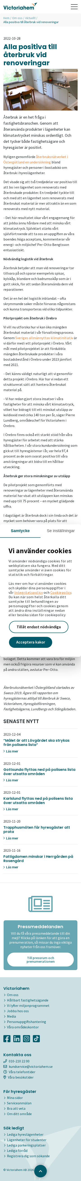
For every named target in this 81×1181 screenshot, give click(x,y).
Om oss (17, 18)
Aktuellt (30, 18)
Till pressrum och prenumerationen (41, 960)
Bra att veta (16, 1108)
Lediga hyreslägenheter (25, 1134)
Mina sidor (15, 1097)
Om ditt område (19, 1114)
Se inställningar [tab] (61, 531)
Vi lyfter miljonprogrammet (28, 1005)
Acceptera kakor (30, 642)
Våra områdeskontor (23, 1027)
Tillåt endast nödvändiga (39, 626)
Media (11, 1016)
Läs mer (11, 751)
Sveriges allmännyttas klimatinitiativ (44, 338)
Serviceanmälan (19, 1103)
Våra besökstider (21, 1077)
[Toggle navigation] (74, 6)
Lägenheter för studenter (26, 1140)
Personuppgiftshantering (26, 1021)
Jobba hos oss (18, 1011)
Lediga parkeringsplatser (26, 1145)
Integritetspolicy (28, 592)
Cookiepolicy (60, 592)
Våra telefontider (22, 1072)
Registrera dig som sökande (28, 1156)
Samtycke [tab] (20, 531)
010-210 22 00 (19, 1061)
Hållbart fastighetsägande (27, 1000)
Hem (6, 18)
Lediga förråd (17, 1150)
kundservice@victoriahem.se (31, 1066)
